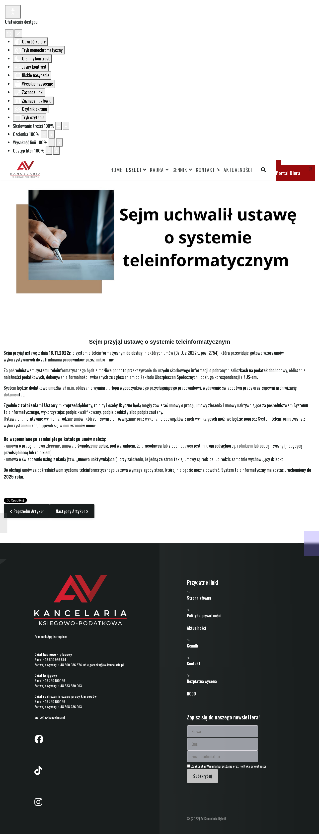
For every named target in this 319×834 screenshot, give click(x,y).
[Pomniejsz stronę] (58, 126)
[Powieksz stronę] (66, 126)
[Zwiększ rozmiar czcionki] (51, 134)
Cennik (179, 169)
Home (116, 169)
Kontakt (205, 169)
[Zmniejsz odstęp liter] (49, 151)
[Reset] (9, 33)
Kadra (157, 169)
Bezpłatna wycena (202, 681)
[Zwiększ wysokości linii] (59, 142)
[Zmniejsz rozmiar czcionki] (44, 134)
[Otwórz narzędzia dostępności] (13, 11)
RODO (191, 694)
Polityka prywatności (204, 616)
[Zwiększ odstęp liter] (56, 151)
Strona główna (199, 598)
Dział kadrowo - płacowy (53, 654)
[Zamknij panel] (18, 33)
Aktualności (238, 169)
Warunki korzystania (219, 766)
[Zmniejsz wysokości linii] (52, 142)
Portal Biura (288, 173)
